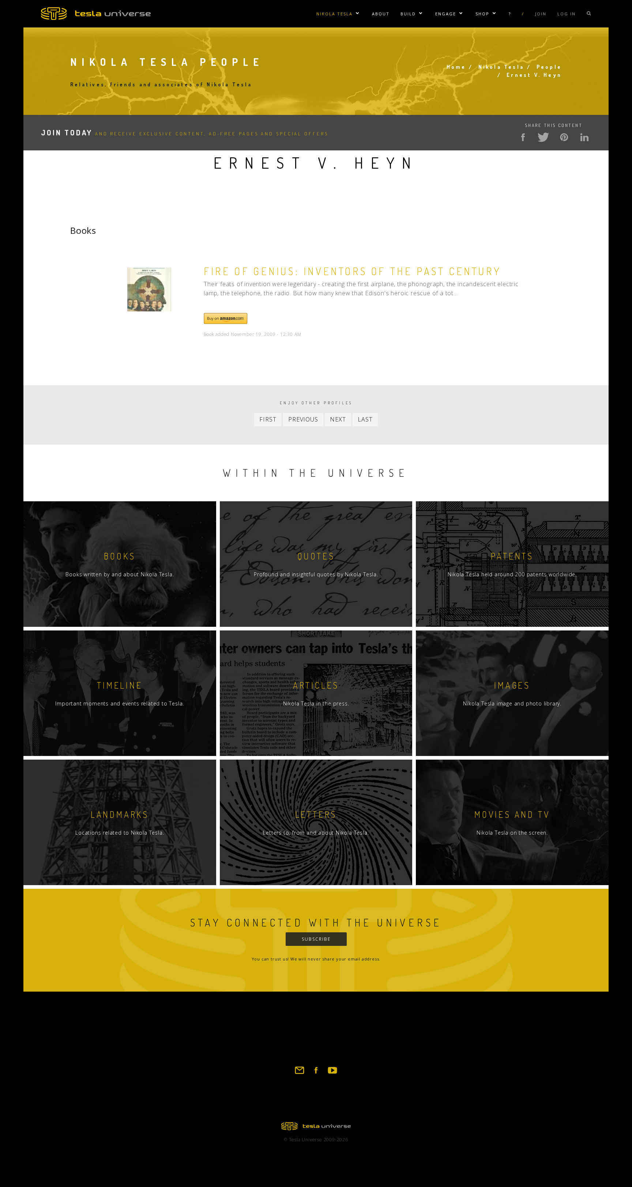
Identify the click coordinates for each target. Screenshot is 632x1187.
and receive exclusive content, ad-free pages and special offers (184, 133)
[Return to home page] (316, 1128)
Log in (566, 13)
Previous (303, 419)
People (549, 67)
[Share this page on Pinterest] (564, 137)
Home (456, 67)
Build (408, 13)
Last (365, 419)
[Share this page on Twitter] (543, 137)
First (267, 419)
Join (540, 13)
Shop (482, 13)
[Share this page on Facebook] (523, 137)
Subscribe (316, 939)
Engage (445, 13)
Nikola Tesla (334, 13)
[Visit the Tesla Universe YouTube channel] (332, 1074)
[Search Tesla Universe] (589, 13)
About (381, 13)
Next (338, 419)
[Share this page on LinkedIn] (584, 137)
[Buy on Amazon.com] (226, 322)
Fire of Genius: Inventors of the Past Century (352, 271)
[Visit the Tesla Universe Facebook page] (316, 1074)
